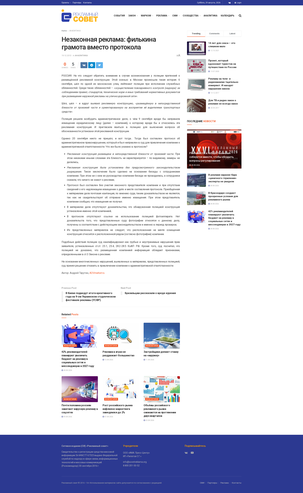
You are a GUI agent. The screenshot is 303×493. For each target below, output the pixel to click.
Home (64, 31)
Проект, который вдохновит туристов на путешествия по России (222, 64)
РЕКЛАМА (161, 15)
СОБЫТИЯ (119, 15)
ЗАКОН (132, 15)
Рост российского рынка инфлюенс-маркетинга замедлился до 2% (118, 409)
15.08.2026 (108, 360)
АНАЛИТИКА (210, 15)
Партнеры (212, 483)
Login (238, 3)
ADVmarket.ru (96, 272)
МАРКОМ (146, 15)
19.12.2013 (66, 55)
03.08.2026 (149, 420)
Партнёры (77, 3)
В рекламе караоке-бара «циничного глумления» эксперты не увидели (222, 178)
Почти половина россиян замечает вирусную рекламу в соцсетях (80, 409)
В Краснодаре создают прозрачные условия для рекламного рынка (223, 196)
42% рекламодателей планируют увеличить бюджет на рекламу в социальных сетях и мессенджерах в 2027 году (78, 359)
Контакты (87, 3)
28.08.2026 (67, 370)
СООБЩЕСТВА (190, 15)
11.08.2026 (149, 360)
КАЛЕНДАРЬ (227, 15)
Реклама (224, 483)
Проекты (65, 3)
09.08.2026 (67, 417)
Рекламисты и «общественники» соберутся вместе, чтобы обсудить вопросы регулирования (211, 156)
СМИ (175, 15)
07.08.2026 (108, 417)
